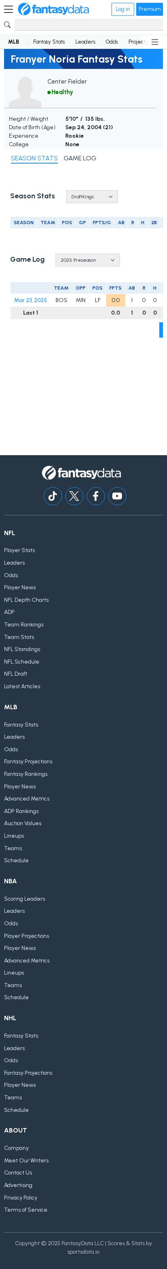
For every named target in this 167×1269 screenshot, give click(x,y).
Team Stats (19, 637)
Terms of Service (25, 1209)
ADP (9, 612)
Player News (20, 587)
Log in (123, 9)
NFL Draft (15, 673)
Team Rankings (23, 624)
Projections (141, 42)
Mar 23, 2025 (30, 300)
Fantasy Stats (49, 42)
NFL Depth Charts (26, 600)
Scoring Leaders (24, 898)
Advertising (18, 1185)
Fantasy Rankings (25, 774)
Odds (112, 42)
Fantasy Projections (28, 761)
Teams (13, 848)
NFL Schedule (21, 661)
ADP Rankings (21, 811)
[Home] (53, 9)
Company (16, 1148)
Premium (150, 9)
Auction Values (22, 823)
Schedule (16, 860)
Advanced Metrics (26, 798)
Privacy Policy (20, 1197)
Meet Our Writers (26, 1160)
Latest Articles (22, 686)
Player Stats (19, 550)
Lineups (14, 835)
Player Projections (26, 936)
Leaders (85, 42)
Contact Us (18, 1172)
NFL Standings (22, 649)
